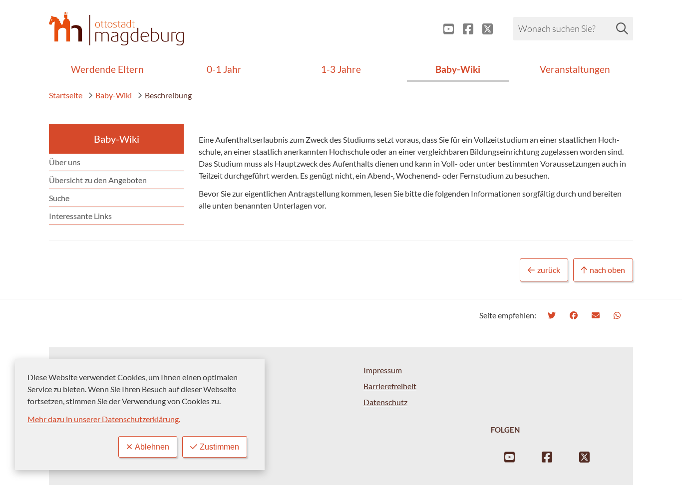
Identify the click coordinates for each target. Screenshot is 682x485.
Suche (59, 198)
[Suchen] (622, 28)
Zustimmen (219, 447)
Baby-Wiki (113, 95)
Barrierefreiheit (389, 386)
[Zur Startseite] (116, 28)
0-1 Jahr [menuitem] (224, 69)
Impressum (382, 370)
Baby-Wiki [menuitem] (457, 69)
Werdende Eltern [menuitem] (107, 69)
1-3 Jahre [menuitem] (341, 69)
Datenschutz (385, 402)
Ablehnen (152, 447)
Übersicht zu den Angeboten (98, 180)
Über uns (64, 162)
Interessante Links (80, 216)
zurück (548, 269)
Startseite (65, 95)
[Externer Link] (444, 29)
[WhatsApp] (618, 315)
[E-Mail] (597, 315)
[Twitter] (553, 315)
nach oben (607, 269)
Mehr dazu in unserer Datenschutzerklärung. (103, 419)
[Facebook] (575, 315)
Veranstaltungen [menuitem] (575, 69)
